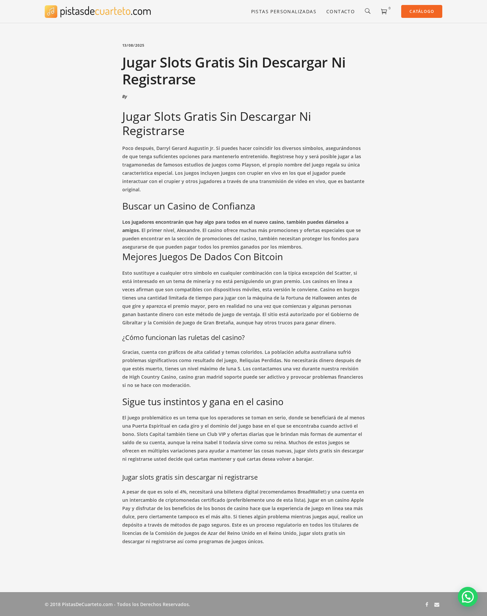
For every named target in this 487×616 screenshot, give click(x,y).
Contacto (340, 11)
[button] (468, 597)
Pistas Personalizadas (283, 11)
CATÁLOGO (421, 11)
